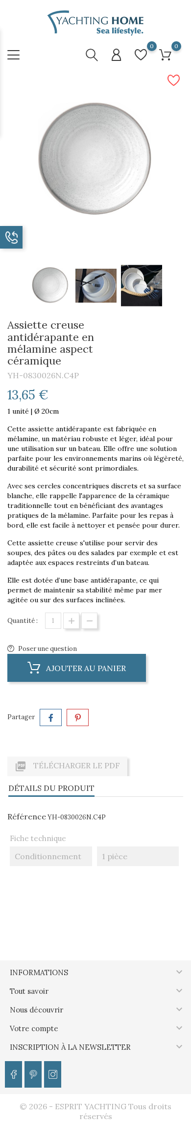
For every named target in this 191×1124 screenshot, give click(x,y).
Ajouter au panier (85, 668)
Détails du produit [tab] (51, 788)
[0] (141, 55)
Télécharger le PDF (67, 766)
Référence (26, 816)
